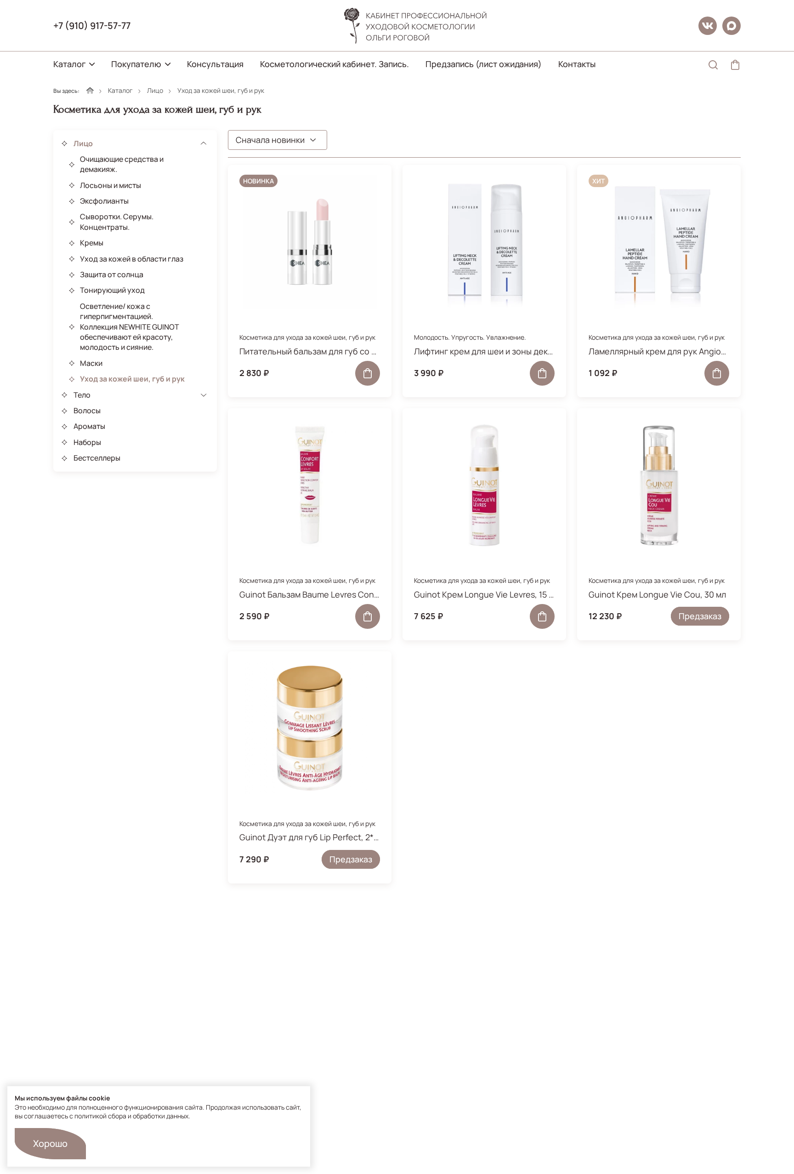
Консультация (215, 63)
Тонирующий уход (112, 290)
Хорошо (50, 1143)
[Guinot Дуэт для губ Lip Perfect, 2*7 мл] (310, 728)
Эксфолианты (104, 201)
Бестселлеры (97, 458)
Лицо (155, 90)
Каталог (69, 63)
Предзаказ (700, 615)
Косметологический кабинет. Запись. (334, 63)
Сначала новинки (270, 139)
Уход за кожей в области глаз (131, 259)
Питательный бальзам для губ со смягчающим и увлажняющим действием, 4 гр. (309, 351)
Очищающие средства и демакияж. (122, 164)
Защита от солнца (111, 275)
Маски (91, 363)
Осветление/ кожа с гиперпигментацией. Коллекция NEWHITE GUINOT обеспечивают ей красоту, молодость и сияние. (129, 327)
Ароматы (89, 427)
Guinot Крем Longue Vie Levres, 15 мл (484, 594)
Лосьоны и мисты (110, 185)
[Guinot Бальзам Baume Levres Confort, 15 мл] (310, 485)
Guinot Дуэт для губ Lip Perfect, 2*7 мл (309, 837)
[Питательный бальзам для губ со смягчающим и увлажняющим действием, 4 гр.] (310, 242)
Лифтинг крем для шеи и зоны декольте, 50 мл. (484, 351)
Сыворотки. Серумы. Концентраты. (116, 222)
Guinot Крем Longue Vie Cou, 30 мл (657, 594)
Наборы (87, 442)
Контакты (577, 63)
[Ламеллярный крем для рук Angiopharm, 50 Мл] (659, 242)
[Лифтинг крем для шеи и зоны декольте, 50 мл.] (484, 242)
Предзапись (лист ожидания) (483, 63)
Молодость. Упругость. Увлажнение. (470, 337)
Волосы (87, 410)
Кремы (91, 243)
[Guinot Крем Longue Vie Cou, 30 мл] (659, 485)
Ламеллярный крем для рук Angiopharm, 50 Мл (659, 351)
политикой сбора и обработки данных (131, 1115)
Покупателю (136, 63)
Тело (82, 395)
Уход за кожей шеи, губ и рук (132, 379)
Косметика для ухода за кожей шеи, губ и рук (307, 337)
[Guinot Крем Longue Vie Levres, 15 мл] (484, 485)
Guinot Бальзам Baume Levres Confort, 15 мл (309, 594)
